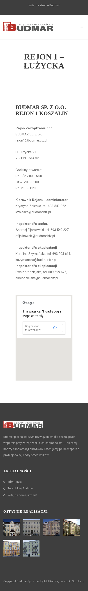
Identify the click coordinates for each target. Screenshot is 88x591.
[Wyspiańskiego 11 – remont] (72, 527)
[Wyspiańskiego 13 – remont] (12, 527)
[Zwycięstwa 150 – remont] (32, 527)
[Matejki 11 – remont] (32, 548)
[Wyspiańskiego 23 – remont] (52, 527)
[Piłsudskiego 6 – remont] (12, 548)
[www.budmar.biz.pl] (28, 26)
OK (55, 328)
